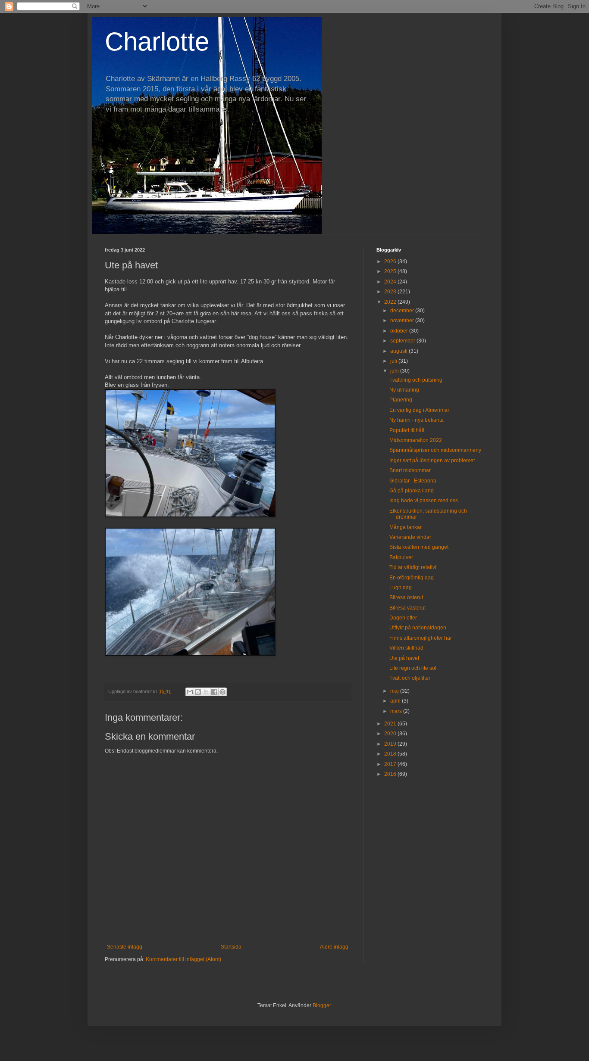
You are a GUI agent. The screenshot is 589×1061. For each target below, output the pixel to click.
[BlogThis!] (198, 692)
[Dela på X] (206, 692)
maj (395, 691)
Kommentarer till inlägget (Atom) (183, 959)
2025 (391, 271)
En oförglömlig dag (411, 578)
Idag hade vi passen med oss (423, 501)
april (396, 701)
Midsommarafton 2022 (415, 440)
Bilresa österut (406, 597)
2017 (391, 764)
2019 (391, 744)
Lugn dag (400, 588)
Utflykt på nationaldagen (417, 628)
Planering (400, 400)
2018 (391, 754)
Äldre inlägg (334, 947)
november (402, 320)
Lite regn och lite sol (412, 668)
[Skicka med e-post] (189, 692)
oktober (399, 331)
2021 (391, 724)
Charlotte (157, 41)
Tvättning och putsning (415, 380)
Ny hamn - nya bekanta (416, 420)
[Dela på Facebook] (214, 692)
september (403, 341)
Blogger (322, 1005)
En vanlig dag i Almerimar (419, 410)
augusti (399, 351)
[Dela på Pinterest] (222, 692)
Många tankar (405, 527)
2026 (391, 261)
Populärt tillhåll (406, 430)
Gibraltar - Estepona (412, 481)
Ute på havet (404, 658)
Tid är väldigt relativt (412, 567)
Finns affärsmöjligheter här (420, 638)
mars (396, 711)
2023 (391, 292)
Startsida (231, 947)
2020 (391, 734)
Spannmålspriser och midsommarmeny (435, 450)
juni (395, 371)
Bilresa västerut (407, 608)
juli (394, 361)
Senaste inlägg (124, 947)
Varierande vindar (410, 537)
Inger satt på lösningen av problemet (432, 460)
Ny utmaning (404, 390)
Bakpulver (401, 557)
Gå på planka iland (411, 491)
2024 (391, 282)
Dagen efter (403, 618)
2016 (391, 774)
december (402, 311)
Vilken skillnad (406, 648)
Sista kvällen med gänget (418, 547)
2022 (391, 302)
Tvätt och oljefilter (409, 678)
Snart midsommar (410, 470)
